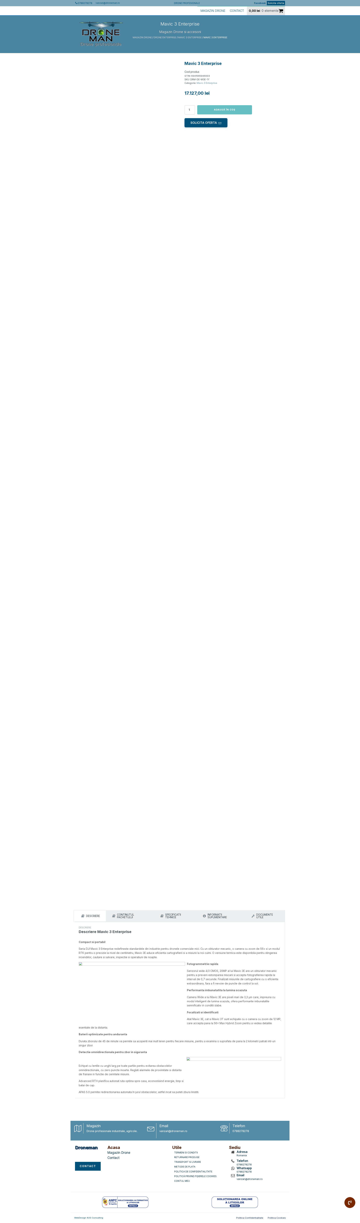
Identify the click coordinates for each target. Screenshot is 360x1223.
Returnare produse (187, 1157)
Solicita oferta (276, 3)
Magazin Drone (212, 11)
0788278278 (240, 1131)
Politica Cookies (277, 1217)
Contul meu (182, 1180)
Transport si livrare (187, 1162)
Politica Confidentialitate (249, 1217)
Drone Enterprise (165, 37)
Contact (237, 11)
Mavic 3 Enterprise (190, 37)
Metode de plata (184, 1166)
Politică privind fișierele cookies (195, 1176)
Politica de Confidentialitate (193, 1171)
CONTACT (88, 1166)
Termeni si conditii (186, 1152)
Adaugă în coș (224, 109)
